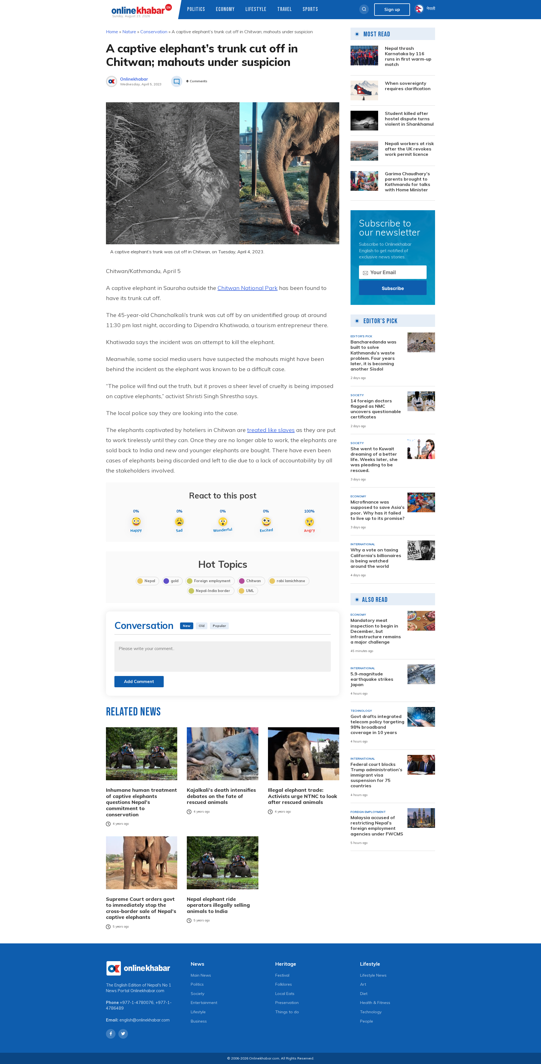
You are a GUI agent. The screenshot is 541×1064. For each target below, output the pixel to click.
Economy (225, 9)
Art (363, 984)
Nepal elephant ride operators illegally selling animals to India (218, 905)
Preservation (287, 1002)
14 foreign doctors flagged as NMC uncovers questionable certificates (376, 409)
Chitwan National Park (248, 287)
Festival (282, 975)
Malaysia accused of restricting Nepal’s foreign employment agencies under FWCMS (377, 826)
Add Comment (139, 681)
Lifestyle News (373, 975)
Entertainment (204, 1002)
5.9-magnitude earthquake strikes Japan (372, 679)
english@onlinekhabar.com (144, 1020)
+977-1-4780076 (137, 1002)
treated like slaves (271, 429)
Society (197, 993)
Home (112, 31)
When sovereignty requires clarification (408, 86)
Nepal (150, 580)
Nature (129, 31)
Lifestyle (256, 9)
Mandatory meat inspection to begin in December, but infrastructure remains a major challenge (376, 631)
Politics (196, 9)
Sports (310, 9)
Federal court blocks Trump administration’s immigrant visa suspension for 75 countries (376, 775)
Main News (201, 975)
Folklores (283, 984)
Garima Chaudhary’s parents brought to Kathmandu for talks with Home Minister (407, 182)
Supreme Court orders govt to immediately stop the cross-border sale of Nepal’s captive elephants (141, 908)
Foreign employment (212, 580)
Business (199, 1021)
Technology (371, 1011)
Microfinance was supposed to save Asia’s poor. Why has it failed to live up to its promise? (378, 510)
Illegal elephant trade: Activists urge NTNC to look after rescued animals (302, 796)
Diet (363, 993)
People (366, 1021)
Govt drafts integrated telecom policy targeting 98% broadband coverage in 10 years (377, 724)
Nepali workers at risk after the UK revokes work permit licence (409, 149)
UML (250, 590)
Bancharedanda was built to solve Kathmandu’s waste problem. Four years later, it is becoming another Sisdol (373, 355)
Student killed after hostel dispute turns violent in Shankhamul (409, 119)
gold (174, 580)
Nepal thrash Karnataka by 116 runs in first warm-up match (408, 56)
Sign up (392, 9)
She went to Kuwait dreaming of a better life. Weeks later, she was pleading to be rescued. (374, 459)
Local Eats (284, 993)
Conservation (153, 31)
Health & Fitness (375, 1002)
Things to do (287, 1011)
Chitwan (253, 580)
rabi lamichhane (291, 580)
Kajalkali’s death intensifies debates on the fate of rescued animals (221, 796)
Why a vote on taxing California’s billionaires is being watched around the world (376, 558)
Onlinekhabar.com (147, 990)
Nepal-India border (213, 590)
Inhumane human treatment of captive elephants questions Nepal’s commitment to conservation (141, 802)
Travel (284, 9)
